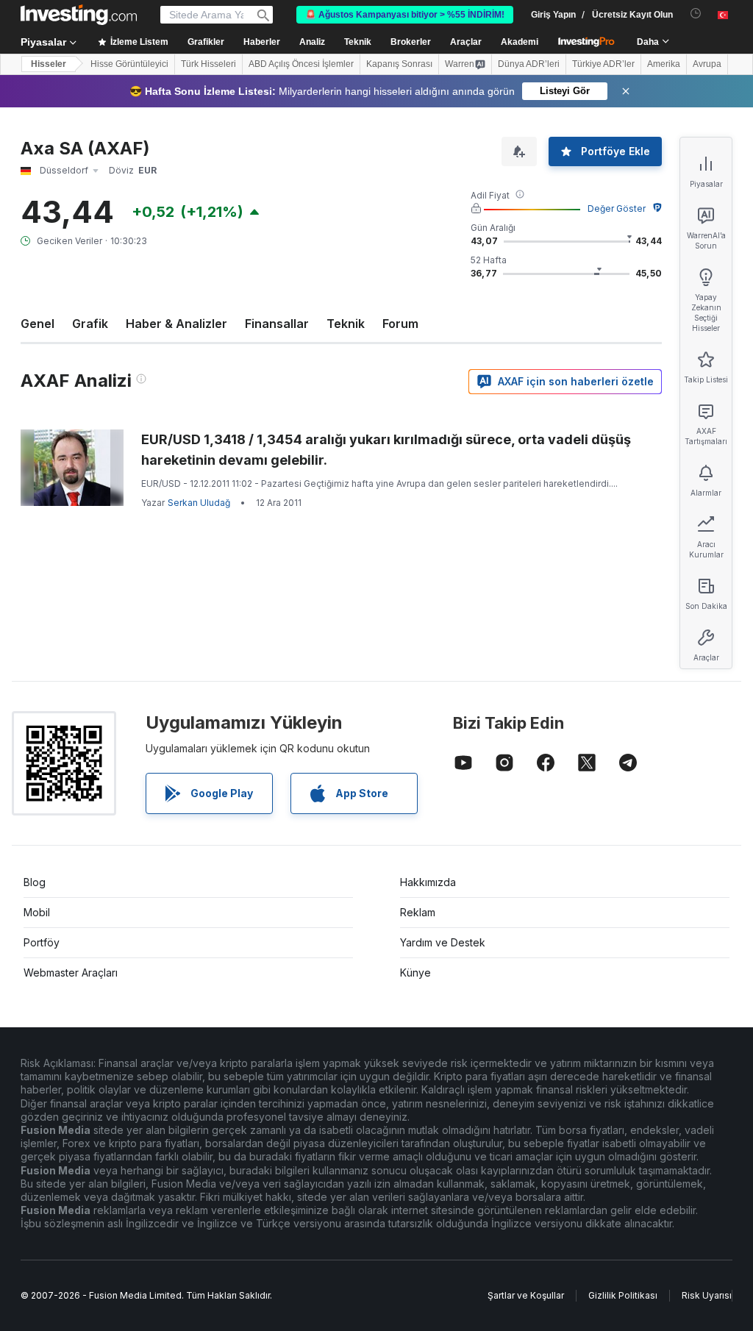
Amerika (663, 64)
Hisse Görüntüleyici (129, 64)
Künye (415, 972)
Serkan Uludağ (199, 502)
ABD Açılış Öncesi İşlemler (301, 64)
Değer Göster (617, 208)
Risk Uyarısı (707, 1295)
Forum (400, 323)
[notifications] (696, 14)
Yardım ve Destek (442, 942)
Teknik (345, 323)
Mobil (37, 912)
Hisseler (48, 64)
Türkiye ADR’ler (603, 64)
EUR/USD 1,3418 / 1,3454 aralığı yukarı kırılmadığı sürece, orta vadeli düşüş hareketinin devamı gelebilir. (386, 450)
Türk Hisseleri (208, 64)
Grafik (90, 323)
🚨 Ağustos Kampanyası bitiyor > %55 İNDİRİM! (404, 15)
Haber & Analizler (176, 323)
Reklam (417, 912)
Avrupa (707, 64)
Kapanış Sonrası (399, 64)
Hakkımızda (428, 882)
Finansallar (277, 323)
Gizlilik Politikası (622, 1295)
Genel (37, 323)
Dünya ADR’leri (529, 64)
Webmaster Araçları (71, 972)
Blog (35, 882)
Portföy (42, 942)
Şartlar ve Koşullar (526, 1295)
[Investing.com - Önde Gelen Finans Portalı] (79, 14)
